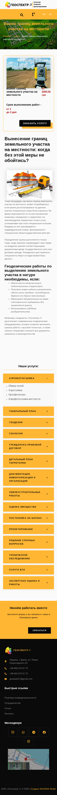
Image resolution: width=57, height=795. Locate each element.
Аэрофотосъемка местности (24, 399)
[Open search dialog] (22, 15)
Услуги (16, 36)
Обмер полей (16, 386)
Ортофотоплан (17, 394)
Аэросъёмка (15, 390)
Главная (7, 36)
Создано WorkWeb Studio (43, 789)
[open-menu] (8, 14)
